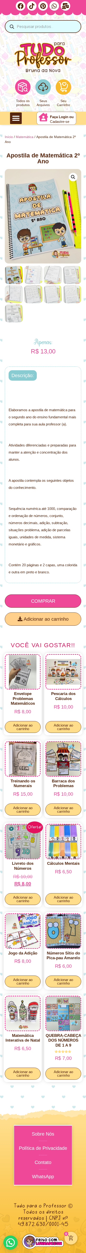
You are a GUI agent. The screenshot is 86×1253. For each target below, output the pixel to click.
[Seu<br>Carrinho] (63, 87)
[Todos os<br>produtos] (23, 87)
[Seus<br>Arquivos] (43, 87)
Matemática (24, 137)
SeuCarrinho (63, 103)
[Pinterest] (43, 6)
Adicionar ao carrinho (45, 619)
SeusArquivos (43, 103)
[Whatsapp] (54, 6)
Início (9, 137)
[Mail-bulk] (65, 6)
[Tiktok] (32, 6)
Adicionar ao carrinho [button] (22, 727)
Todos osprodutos (23, 103)
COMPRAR (43, 601)
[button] (16, 118)
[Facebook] (20, 6)
